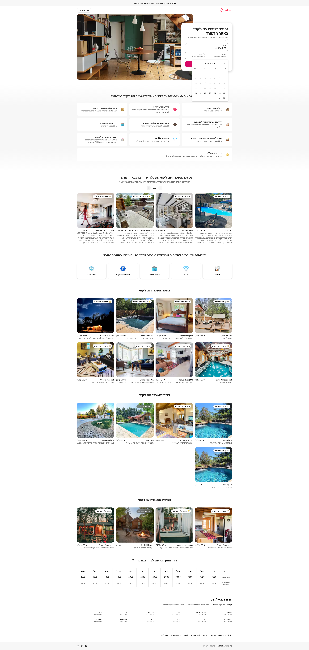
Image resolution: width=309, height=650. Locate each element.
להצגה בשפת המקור (140, 3)
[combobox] (206, 48)
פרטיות (212, 646)
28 (200, 93)
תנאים (205, 646)
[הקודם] (160, 188)
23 (224, 93)
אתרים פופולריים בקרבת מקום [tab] (173, 605)
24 (219, 93)
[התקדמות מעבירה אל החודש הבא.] (196, 63)
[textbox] (217, 56)
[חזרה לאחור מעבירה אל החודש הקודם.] (224, 63)
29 (196, 93)
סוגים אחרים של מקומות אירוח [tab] (198, 605)
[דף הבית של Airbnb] (226, 10)
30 (224, 98)
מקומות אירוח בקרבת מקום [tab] (222, 605)
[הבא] (149, 188)
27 (205, 93)
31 (219, 98)
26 (210, 93)
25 (215, 93)
